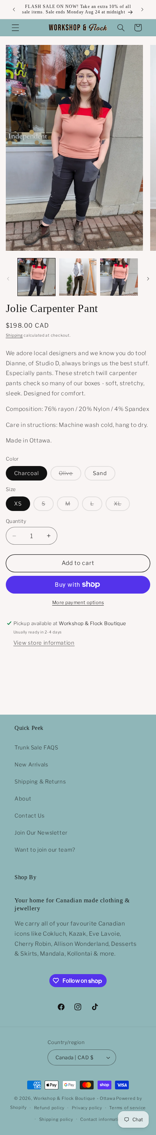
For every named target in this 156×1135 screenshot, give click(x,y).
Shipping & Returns (40, 781)
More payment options (78, 602)
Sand (100, 473)
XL (122, 505)
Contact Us (29, 815)
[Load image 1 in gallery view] (36, 277)
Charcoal (26, 473)
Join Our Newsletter (41, 833)
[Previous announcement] (14, 9)
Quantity (16, 521)
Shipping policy (56, 1119)
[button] (15, 27)
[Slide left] (8, 279)
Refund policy (49, 1107)
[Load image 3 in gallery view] (118, 277)
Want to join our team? (45, 850)
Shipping (14, 335)
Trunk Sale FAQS (36, 747)
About (23, 798)
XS (18, 503)
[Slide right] (148, 279)
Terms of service (127, 1107)
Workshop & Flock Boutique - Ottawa (74, 1098)
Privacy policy (87, 1107)
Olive (70, 475)
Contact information (102, 1119)
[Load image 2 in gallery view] (78, 277)
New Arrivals (31, 764)
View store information (44, 643)
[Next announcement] (142, 9)
